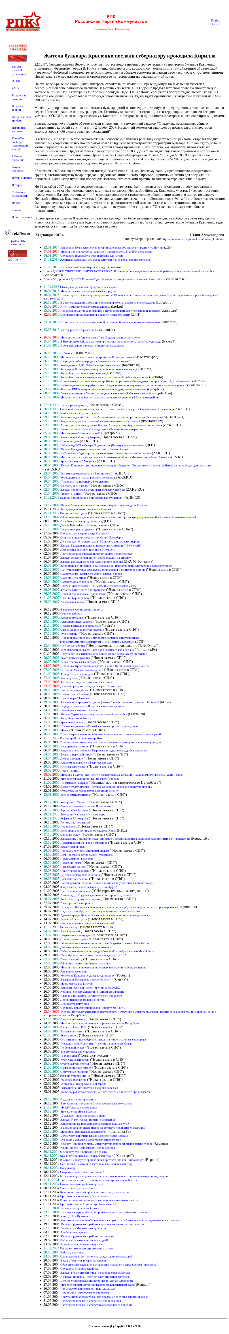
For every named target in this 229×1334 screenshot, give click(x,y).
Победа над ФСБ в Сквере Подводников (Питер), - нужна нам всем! (102, 445)
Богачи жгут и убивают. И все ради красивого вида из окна (97, 649)
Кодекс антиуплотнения (75, 794)
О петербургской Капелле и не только (83, 1151)
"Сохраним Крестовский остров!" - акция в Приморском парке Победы (104, 666)
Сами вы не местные (73, 577)
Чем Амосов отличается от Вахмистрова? (86, 473)
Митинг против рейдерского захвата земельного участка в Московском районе (109, 397)
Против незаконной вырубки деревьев (84, 1196)
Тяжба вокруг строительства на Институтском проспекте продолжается (105, 1092)
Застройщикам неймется (75, 718)
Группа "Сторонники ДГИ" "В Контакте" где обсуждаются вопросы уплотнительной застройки (103, 279)
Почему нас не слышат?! (75, 822)
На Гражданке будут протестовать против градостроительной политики (105, 453)
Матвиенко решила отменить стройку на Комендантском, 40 (98, 357)
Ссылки (16, 210)
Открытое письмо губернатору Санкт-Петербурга (91, 537)
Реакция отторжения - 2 (75, 1075)
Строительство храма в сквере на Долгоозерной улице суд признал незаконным (110, 322)
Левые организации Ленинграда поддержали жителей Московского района (107, 393)
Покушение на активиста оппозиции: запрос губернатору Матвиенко (103, 653)
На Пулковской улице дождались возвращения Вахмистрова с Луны (102, 569)
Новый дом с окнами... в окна (78, 710)
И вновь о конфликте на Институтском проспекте (91, 995)
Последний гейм (70, 862)
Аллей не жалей (70, 931)
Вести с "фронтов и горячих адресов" (84, 1260)
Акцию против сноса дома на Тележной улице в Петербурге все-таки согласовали (111, 425)
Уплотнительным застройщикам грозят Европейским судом (97, 1284)
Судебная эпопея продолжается (80, 521)
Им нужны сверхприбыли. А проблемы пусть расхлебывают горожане (104, 1212)
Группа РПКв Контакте (17, 242)
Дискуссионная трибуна (21, 118)
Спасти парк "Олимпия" (75, 698)
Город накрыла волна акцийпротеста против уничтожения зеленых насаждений (110, 734)
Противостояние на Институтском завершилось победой (96, 1304)
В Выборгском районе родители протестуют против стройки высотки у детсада (111, 341)
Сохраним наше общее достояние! (82, 1172)
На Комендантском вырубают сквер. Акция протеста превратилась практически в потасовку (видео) (123, 385)
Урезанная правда (71, 722)
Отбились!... (68, 353)
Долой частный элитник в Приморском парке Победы (94, 1135)
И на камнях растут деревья (77, 529)
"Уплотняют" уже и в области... (79, 1188)
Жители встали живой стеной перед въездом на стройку (95, 557)
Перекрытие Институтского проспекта (84, 1292)
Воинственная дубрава (74, 690)
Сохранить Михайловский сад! (80, 1268)
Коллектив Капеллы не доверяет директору (87, 975)
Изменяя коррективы (73, 766)
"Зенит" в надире (71, 493)
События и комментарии (20, 193)
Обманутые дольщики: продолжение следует (88, 287)
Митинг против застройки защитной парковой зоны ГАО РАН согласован (106, 251)
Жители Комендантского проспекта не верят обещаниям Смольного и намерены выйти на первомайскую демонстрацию (136, 465)
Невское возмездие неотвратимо (80, 625)
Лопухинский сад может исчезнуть (82, 999)
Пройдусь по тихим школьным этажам (84, 850)
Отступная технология (74, 1063)
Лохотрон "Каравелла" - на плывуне (82, 814)
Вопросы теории (17, 107)
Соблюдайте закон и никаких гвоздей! (84, 1240)
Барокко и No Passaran (74, 810)
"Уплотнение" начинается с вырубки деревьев (89, 1087)
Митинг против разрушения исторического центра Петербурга (100, 1023)
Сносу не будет (70, 834)
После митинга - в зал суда (76, 858)
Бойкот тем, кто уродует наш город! (83, 1083)
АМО (15, 88)
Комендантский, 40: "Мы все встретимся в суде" (90, 365)
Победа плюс (68, 826)
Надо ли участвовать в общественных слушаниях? (92, 497)
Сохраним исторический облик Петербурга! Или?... (92, 1007)
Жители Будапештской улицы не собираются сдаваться (95, 1272)
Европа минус (69, 1035)
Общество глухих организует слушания (85, 963)
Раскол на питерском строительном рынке (86, 1248)
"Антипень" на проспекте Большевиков (84, 481)
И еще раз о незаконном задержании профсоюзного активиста (99, 1200)
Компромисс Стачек (73, 802)
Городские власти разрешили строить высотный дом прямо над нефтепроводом (110, 742)
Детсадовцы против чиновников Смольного (87, 509)
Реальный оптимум (72, 1031)
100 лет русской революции (19, 70)
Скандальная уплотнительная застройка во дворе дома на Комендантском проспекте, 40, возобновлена (125, 381)
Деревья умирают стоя (74, 1003)
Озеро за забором (71, 613)
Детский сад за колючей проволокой (83, 594)
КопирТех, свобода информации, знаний (20, 144)
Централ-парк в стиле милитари (80, 875)
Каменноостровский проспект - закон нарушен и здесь (94, 1192)
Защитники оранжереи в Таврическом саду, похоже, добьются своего (104, 750)
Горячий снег (68, 1055)
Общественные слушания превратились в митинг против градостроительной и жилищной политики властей (128, 517)
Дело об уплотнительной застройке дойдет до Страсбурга (97, 1280)
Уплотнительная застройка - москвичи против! (89, 778)
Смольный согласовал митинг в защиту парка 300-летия (95, 314)
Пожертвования (22, 217)
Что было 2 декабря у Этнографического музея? (90, 1139)
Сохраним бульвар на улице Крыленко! (84, 533)
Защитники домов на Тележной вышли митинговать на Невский (100, 421)
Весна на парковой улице (76, 754)
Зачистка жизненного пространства (82, 589)
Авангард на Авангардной (76, 903)
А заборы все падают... (74, 1232)
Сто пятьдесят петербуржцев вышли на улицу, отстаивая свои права (103, 1039)
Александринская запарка (76, 621)
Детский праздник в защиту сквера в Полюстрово (91, 686)
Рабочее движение (18, 158)
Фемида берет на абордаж (76, 674)
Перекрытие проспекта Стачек (79, 1208)
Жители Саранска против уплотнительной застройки (93, 714)
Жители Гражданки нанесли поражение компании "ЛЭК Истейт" (100, 545)
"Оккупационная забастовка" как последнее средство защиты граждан (104, 1296)
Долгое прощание (71, 758)
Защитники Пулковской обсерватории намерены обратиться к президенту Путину (112, 247)
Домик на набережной (74, 879)
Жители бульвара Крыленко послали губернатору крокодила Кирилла (104, 505)
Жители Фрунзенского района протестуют (87, 1236)
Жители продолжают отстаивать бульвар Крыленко (92, 489)
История (17, 185)
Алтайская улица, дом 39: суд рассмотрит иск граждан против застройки (105, 259)
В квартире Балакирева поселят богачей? (86, 979)
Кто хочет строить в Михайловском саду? (86, 1155)
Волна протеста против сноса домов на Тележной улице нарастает (102, 429)
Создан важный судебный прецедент (83, 1184)
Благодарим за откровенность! (79, 330)
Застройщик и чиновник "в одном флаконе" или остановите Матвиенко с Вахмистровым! (116, 565)
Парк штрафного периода (76, 581)
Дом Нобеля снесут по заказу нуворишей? (86, 854)
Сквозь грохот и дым (73, 939)
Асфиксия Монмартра (74, 818)
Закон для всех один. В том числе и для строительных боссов (98, 1180)
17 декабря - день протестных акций (83, 1115)
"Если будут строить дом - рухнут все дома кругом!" (93, 955)
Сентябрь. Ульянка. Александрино (81, 670)
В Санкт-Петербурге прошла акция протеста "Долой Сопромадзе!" (102, 1160)
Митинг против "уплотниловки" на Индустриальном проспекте (100, 337)
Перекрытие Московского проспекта (83, 1228)
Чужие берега (69, 633)
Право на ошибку (71, 959)
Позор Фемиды (69, 770)
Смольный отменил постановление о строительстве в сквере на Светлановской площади (115, 409)
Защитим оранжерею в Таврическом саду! (86, 762)
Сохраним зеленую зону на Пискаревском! (87, 923)
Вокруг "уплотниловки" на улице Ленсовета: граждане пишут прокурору (106, 786)
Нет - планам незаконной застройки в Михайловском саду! (96, 1164)
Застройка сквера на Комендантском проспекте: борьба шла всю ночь (104, 377)
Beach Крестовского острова (78, 662)
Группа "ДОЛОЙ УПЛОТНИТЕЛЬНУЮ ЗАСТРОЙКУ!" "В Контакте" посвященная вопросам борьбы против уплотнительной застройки (128, 271)
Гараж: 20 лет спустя (73, 919)
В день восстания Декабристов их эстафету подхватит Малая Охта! (103, 1127)
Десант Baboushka (72, 525)
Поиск (16, 202)
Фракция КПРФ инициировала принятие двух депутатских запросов (103, 389)
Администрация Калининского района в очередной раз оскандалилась (104, 915)
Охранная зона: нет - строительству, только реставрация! (96, 1256)
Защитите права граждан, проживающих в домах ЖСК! (95, 1123)
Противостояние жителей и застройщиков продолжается (96, 553)
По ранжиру (68, 1168)
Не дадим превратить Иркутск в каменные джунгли (92, 706)
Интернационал (22, 177)
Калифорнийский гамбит (75, 1067)
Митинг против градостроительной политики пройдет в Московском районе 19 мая (112, 457)
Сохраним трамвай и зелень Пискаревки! (86, 806)
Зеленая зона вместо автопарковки (82, 1244)
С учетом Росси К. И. (73, 1027)
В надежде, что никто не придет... (81, 609)
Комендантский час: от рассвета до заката (86, 477)
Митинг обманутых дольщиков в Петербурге (88, 291)
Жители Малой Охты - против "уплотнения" (88, 1119)
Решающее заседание (73, 971)
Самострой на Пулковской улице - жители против (91, 573)
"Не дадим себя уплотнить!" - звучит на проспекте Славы (96, 1043)
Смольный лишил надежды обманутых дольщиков (92, 345)
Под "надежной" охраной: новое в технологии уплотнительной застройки (106, 883)
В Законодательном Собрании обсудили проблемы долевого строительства (108, 302)
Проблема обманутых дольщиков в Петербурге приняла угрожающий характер (110, 310)
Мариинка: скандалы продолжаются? (84, 1131)
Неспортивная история (74, 746)
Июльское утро (69, 927)
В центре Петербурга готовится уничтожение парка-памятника (100, 911)
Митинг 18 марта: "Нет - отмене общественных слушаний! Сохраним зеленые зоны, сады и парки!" (122, 774)
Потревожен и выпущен (75, 935)
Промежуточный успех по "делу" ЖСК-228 (87, 1288)
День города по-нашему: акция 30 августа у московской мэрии (99, 541)
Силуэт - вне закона (72, 1019)
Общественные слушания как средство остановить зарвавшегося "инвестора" (109, 1264)
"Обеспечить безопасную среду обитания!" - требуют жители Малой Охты (107, 951)
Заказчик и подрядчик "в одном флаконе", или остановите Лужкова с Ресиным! (109, 702)
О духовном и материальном (78, 1099)
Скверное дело (69, 441)
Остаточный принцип (74, 1071)
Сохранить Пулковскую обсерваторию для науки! (91, 255)
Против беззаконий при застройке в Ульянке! (88, 1204)
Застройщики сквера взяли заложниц (83, 373)
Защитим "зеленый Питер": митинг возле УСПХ (90, 987)
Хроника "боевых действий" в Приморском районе (92, 991)
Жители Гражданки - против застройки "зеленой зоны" (94, 449)
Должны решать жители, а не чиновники (85, 947)
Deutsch (216, 24)
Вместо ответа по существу (77, 1051)
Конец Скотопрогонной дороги (80, 899)
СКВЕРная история (72, 645)
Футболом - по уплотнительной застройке (86, 682)
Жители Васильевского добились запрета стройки (91, 561)
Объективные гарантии (74, 870)
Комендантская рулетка (75, 658)
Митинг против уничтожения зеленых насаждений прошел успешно (103, 967)
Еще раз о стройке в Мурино (78, 1111)
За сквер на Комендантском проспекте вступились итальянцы (99, 369)
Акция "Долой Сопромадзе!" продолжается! (88, 1147)
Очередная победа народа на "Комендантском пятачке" (95, 361)
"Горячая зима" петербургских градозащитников (90, 267)
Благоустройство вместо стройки (81, 738)
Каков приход (69, 678)
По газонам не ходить (73, 513)
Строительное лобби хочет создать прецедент (89, 790)
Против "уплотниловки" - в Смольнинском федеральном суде (98, 585)
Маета (64, 730)
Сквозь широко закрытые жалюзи (81, 629)
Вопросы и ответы (19, 97)
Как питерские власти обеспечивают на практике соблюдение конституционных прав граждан (119, 1220)
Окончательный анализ (74, 694)
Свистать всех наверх (74, 485)
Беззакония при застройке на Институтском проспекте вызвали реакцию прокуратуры (114, 1176)
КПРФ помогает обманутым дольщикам (85, 306)
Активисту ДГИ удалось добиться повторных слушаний (95, 895)
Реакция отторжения (73, 1079)
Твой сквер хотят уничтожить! (79, 413)
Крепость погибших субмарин (79, 437)
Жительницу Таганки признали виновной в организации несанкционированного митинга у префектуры (125, 838)
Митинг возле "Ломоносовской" (80, 433)
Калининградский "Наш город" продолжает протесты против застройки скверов (110, 417)
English (216, 20)
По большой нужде (72, 1047)
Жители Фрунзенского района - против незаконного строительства (102, 1224)
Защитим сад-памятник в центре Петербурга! (88, 887)
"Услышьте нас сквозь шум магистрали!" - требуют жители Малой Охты (105, 943)
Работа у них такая (72, 1252)
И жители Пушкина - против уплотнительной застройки (95, 1276)
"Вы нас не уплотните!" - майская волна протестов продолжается (101, 726)
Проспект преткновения (75, 891)
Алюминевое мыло (72, 602)
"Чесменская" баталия (74, 782)
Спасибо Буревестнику (74, 598)
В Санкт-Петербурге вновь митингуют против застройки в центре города (106, 1143)
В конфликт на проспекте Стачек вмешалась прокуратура (96, 1103)
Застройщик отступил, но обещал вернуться (88, 830)
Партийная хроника (18, 129)
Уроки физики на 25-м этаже (78, 461)
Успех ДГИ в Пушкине (74, 1216)
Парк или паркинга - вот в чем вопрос (83, 842)
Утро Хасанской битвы (74, 1059)
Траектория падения (73, 405)
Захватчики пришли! (73, 846)
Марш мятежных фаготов (76, 983)
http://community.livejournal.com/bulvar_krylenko (193, 239)
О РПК (16, 81)
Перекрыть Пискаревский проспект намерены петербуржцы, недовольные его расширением (118, 907)
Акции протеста (17, 168)
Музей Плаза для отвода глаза (79, 1107)
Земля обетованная (72, 617)
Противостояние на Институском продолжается (90, 1300)
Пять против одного (73, 866)
